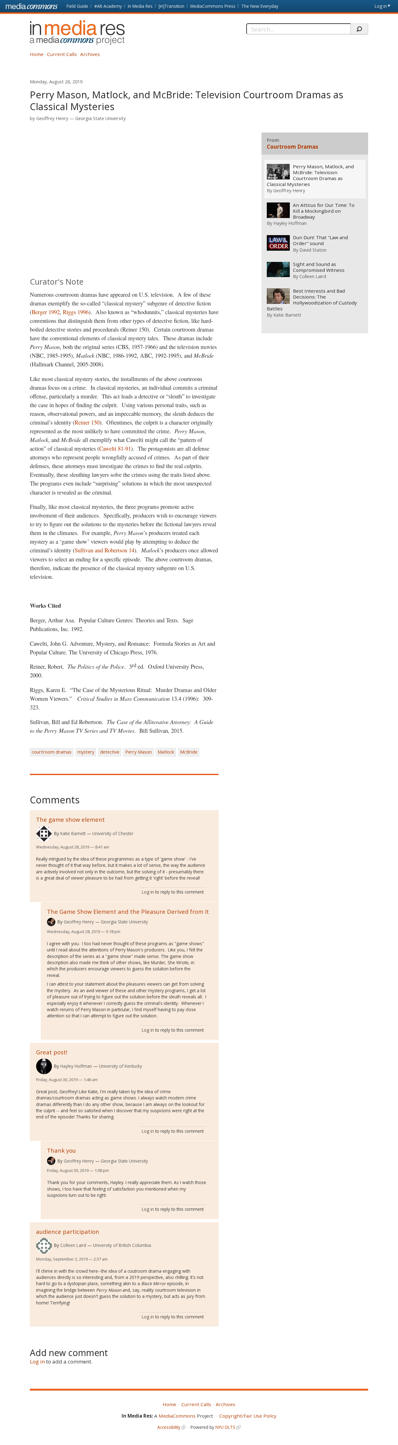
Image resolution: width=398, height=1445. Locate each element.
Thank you (61, 1150)
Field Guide (77, 6)
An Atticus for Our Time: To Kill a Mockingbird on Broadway (323, 211)
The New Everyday (259, 6)
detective (109, 752)
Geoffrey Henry (52, 118)
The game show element (70, 819)
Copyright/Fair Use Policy (247, 1416)
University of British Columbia (122, 1245)
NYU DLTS (225, 1427)
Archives (90, 54)
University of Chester (112, 833)
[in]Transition (171, 6)
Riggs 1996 (76, 312)
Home (37, 54)
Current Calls (62, 54)
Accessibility (168, 1427)
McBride (188, 752)
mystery (85, 752)
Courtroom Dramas (292, 146)
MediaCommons (177, 1416)
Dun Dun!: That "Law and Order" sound (320, 240)
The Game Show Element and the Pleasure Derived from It (128, 911)
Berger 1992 (46, 312)
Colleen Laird (73, 1245)
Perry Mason (138, 752)
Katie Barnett (73, 833)
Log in (381, 6)
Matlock (166, 752)
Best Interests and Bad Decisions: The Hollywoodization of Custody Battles (312, 300)
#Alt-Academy (108, 6)
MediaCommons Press (212, 6)
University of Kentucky (120, 1066)
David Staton (312, 250)
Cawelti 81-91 (115, 448)
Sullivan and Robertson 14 (104, 550)
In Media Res (140, 6)
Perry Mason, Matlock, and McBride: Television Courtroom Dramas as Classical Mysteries (310, 175)
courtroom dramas (52, 752)
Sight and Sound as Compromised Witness (319, 267)
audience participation (67, 1231)
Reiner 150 (87, 422)
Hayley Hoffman (76, 1066)
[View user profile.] (44, 834)
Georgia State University (100, 118)
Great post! (51, 1052)
